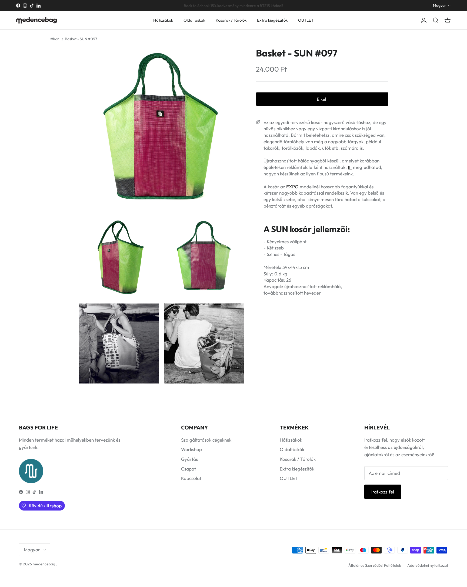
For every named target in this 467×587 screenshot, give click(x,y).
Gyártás (189, 459)
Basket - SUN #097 (81, 38)
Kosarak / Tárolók (231, 20)
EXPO (292, 186)
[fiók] (422, 20)
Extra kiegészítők (272, 20)
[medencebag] (36, 20)
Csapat (188, 469)
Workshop (191, 449)
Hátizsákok (163, 20)
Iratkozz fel (382, 492)
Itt (350, 167)
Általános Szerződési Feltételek (374, 565)
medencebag (44, 564)
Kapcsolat (191, 478)
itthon (54, 38)
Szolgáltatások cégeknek (206, 440)
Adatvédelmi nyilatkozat (427, 565)
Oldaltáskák (194, 20)
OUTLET (305, 20)
